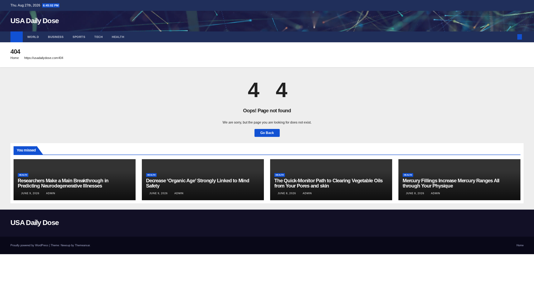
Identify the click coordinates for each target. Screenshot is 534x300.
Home (14, 58)
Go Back (267, 133)
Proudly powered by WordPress (29, 245)
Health (118, 37)
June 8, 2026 (287, 193)
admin (50, 193)
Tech (98, 37)
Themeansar (82, 245)
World (33, 37)
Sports (79, 37)
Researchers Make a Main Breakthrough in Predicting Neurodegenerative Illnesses (63, 183)
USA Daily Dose (34, 21)
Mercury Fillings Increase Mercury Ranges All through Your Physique (451, 183)
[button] (512, 37)
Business (55, 37)
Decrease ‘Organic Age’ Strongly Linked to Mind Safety (197, 183)
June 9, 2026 (30, 193)
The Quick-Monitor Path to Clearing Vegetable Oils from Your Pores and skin (328, 183)
